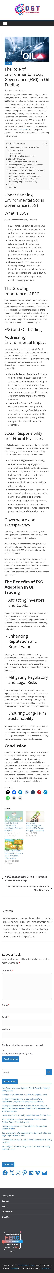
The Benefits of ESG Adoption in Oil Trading (26, 170)
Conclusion (12, 184)
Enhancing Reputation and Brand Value (26, 176)
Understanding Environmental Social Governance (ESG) (23, 148)
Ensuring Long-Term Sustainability (24, 181)
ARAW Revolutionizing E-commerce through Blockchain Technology (26, 878)
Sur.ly (17, 1247)
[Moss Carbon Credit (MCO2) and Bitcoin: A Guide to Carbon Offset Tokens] (14, 844)
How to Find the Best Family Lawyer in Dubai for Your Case (26, 1115)
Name (5, 1005)
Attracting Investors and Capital (23, 173)
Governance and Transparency (23, 167)
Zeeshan (24, 90)
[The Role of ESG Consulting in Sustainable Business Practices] (14, 816)
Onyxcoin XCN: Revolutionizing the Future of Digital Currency (27, 888)
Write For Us (7, 1211)
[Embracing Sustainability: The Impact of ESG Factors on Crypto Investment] (35, 816)
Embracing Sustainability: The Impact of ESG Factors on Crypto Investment (35, 827)
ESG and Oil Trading (16, 159)
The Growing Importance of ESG (23, 156)
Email (5, 1017)
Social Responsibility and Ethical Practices (25, 164)
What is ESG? (16, 153)
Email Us (5, 1217)
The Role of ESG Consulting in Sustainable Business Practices (13, 827)
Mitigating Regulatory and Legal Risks (25, 179)
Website (6, 1029)
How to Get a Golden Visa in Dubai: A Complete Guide (24, 1095)
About (4, 1206)
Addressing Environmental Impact (24, 162)
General (8, 63)
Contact (5, 1201)
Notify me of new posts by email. (17, 1053)
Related (14, 187)
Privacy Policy (8, 1196)
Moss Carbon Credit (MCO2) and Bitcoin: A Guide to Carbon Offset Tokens (14, 854)
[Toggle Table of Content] (44, 144)
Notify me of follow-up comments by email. (22, 1045)
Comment (7, 970)
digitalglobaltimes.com (12, 1241)
